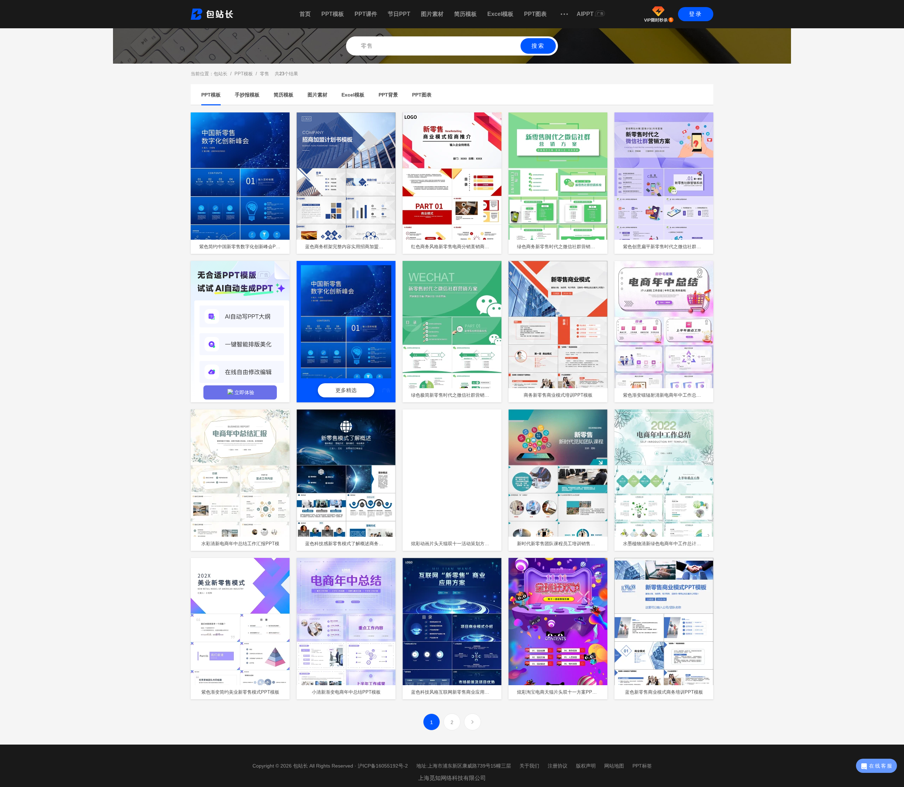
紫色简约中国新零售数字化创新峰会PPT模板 (244, 246)
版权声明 (586, 766)
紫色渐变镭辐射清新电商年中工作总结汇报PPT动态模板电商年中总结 (668, 395)
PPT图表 (535, 14)
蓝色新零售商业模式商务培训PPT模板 (664, 692)
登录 (695, 14)
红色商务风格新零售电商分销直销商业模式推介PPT (456, 246)
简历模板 (465, 14)
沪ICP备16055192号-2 (383, 766)
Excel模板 (500, 14)
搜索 (538, 46)
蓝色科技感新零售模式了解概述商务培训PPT (350, 543)
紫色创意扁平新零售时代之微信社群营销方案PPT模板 (668, 246)
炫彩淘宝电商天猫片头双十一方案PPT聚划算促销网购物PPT (562, 692)
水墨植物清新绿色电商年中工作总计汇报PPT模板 (668, 543)
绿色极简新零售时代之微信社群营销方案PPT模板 (456, 395)
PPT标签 (642, 766)
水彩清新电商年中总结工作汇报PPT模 (240, 543)
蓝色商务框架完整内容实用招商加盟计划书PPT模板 (350, 246)
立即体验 (244, 392)
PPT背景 (388, 95)
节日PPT (399, 14)
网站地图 (614, 766)
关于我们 (529, 766)
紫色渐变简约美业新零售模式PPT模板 (240, 692)
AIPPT (585, 14)
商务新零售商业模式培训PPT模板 (558, 395)
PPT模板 (332, 14)
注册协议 (557, 766)
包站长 (220, 73)
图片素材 (432, 14)
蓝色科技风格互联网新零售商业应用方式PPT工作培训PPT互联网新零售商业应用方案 (456, 692)
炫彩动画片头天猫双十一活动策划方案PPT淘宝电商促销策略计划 (456, 543)
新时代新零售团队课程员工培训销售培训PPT (562, 543)
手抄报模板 (247, 95)
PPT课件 (366, 14)
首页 (305, 14)
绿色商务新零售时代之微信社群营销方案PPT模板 (562, 246)
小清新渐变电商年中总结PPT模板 (346, 692)
